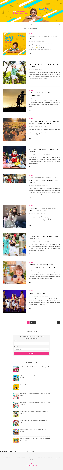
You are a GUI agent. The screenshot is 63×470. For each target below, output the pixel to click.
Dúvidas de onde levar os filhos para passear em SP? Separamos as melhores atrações (43, 180)
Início (25, 28)
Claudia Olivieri (34, 126)
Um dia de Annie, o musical (39, 293)
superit (32, 41)
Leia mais (32, 53)
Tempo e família (40, 147)
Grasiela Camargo (34, 154)
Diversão (31, 33)
